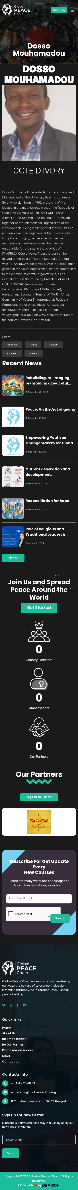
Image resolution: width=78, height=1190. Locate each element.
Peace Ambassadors (17, 1050)
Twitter (33, 344)
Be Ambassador (14, 1039)
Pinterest (53, 344)
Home (6, 1027)
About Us (9, 1033)
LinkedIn (33, 353)
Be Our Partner (12, 1044)
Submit (60, 918)
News (6, 1056)
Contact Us (10, 1061)
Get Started (39, 608)
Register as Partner (39, 797)
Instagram (12, 353)
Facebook (12, 344)
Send (10, 1153)
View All (13, 557)
